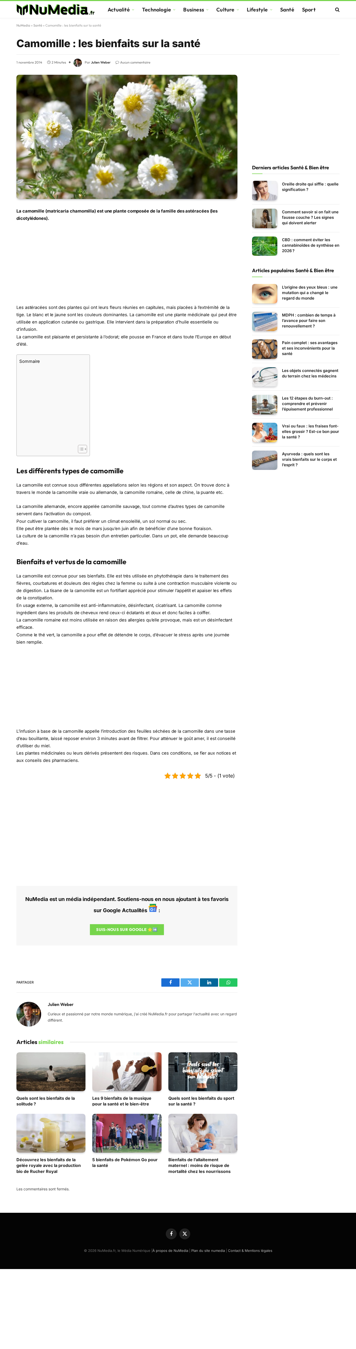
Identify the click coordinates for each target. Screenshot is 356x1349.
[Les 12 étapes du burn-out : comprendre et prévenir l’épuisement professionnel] (264, 404)
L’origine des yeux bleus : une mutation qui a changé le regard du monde (309, 293)
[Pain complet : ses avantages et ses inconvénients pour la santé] (264, 349)
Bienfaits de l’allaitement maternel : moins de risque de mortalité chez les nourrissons (199, 1165)
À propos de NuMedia (170, 1250)
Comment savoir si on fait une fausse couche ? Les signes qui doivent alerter (310, 217)
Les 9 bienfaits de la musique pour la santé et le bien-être (121, 1101)
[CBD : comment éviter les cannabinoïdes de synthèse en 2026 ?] (264, 246)
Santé (287, 9)
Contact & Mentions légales (250, 1250)
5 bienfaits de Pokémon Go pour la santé (125, 1162)
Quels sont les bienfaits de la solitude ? (45, 1101)
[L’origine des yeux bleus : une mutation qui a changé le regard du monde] (264, 293)
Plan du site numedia (208, 1250)
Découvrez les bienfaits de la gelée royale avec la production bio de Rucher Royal (48, 1165)
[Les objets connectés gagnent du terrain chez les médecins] (264, 377)
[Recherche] (337, 9)
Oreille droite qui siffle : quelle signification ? (310, 187)
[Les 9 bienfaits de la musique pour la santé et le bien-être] (126, 1071)
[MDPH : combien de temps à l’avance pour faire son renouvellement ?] (264, 321)
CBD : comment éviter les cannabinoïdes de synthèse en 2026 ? (310, 245)
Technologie (156, 9)
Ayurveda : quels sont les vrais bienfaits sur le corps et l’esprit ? (309, 459)
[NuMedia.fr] (55, 9)
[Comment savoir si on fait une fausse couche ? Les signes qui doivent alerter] (264, 218)
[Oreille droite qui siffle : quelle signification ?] (264, 190)
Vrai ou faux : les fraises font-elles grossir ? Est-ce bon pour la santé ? (310, 431)
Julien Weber (101, 62)
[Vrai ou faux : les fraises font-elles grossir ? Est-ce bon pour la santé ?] (264, 432)
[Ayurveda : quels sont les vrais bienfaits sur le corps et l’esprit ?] (264, 460)
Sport (309, 9)
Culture (225, 9)
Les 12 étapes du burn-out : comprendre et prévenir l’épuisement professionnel (307, 404)
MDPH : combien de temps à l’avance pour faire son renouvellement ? (309, 320)
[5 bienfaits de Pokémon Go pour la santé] (126, 1133)
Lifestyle (257, 9)
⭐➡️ (126, 929)
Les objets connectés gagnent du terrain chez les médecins (310, 373)
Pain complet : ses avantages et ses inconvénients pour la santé (309, 348)
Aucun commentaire (135, 62)
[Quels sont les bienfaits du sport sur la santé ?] (202, 1071)
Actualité (119, 9)
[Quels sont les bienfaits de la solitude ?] (50, 1071)
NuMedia (23, 25)
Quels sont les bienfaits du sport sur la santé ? (201, 1101)
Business (193, 9)
